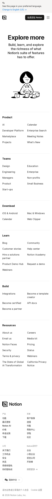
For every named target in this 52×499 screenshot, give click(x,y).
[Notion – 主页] (26, 404)
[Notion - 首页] (4, 17)
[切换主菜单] (48, 17)
